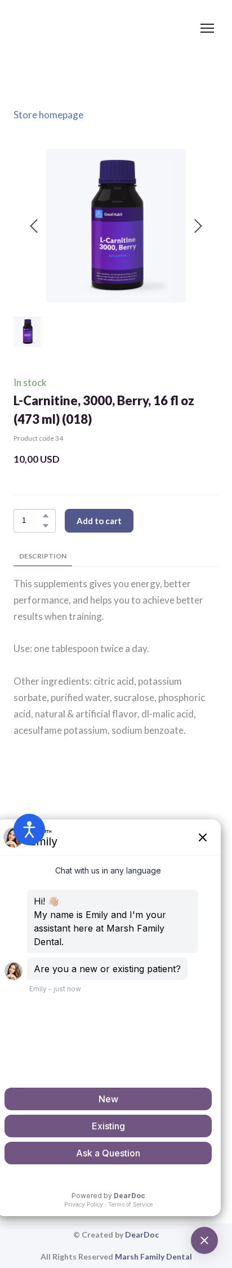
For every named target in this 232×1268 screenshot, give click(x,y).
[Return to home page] (105, 28)
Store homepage (48, 115)
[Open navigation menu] (207, 28)
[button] (45, 515)
